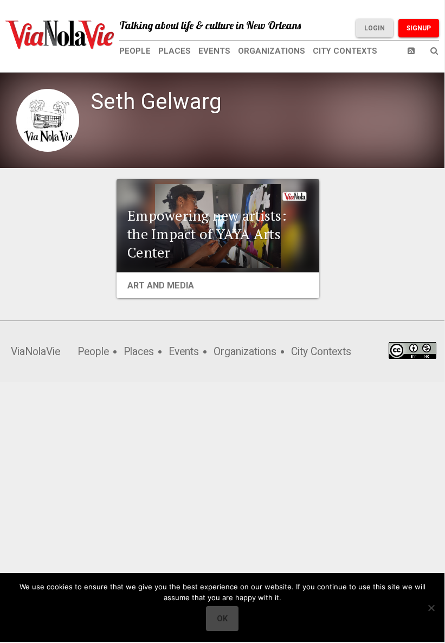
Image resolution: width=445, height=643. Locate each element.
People (135, 51)
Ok (222, 618)
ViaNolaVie (35, 351)
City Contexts (345, 51)
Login (374, 28)
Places (174, 51)
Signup (419, 28)
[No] (430, 607)
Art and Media (160, 285)
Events (214, 51)
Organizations (271, 51)
